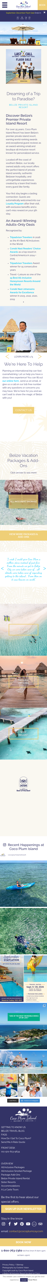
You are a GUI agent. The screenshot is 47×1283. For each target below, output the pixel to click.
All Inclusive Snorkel (23, 501)
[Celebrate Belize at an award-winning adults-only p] (23, 979)
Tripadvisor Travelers (21, 237)
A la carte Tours (9, 1189)
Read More (32, 1280)
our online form (10, 381)
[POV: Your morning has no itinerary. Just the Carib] (23, 884)
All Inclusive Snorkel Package (16, 1171)
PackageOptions (23, 681)
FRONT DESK (8, 1148)
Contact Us (23, 410)
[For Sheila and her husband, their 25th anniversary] (23, 1026)
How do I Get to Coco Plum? (16, 1138)
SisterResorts (23, 629)
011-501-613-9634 (10, 1151)
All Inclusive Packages (13, 1167)
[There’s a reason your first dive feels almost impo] (23, 931)
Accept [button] (23, 1280)
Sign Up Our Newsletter (23, 1209)
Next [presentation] (44, 569)
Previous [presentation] (2, 569)
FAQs (4, 1134)
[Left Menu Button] (5, 6)
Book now (23, 1242)
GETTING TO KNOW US (13, 1127)
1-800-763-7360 (23, 1252)
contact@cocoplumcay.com (26, 1231)
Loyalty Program (15, 203)
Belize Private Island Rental (15, 1178)
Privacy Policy (8, 1265)
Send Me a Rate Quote (13, 1142)
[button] (15, 43)
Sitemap (19, 1265)
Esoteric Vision (23, 1268)
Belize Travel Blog (12, 1131)
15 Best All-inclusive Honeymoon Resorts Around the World (25, 281)
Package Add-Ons (10, 1174)
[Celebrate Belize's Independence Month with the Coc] (23, 1074)
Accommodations (10, 1186)
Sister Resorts (8, 1182)
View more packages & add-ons (23, 535)
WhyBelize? (23, 733)
